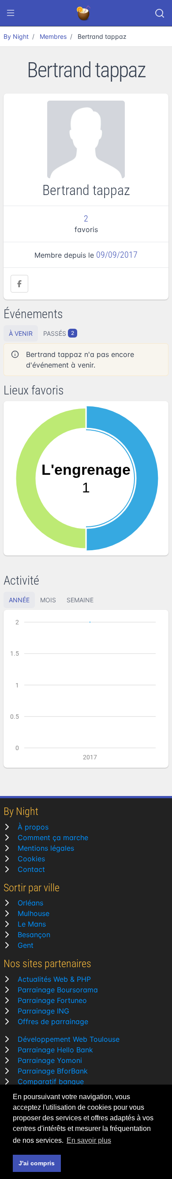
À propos (33, 826)
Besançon (34, 934)
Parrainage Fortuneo (52, 1000)
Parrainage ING (43, 1010)
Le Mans (32, 924)
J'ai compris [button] (37, 1163)
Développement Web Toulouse (69, 1039)
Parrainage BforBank (53, 1070)
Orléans (30, 902)
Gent (26, 945)
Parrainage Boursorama (58, 989)
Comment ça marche (53, 837)
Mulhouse (33, 913)
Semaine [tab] (80, 600)
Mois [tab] (48, 600)
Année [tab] (19, 600)
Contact (31, 869)
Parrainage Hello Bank (55, 1049)
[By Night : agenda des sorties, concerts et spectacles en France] (84, 13)
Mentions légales (46, 848)
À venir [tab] (21, 333)
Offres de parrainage (53, 1021)
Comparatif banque (51, 1081)
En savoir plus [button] (89, 1140)
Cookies (31, 858)
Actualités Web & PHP (54, 979)
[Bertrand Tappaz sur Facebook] (19, 284)
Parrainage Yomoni (50, 1060)
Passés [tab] (58, 333)
